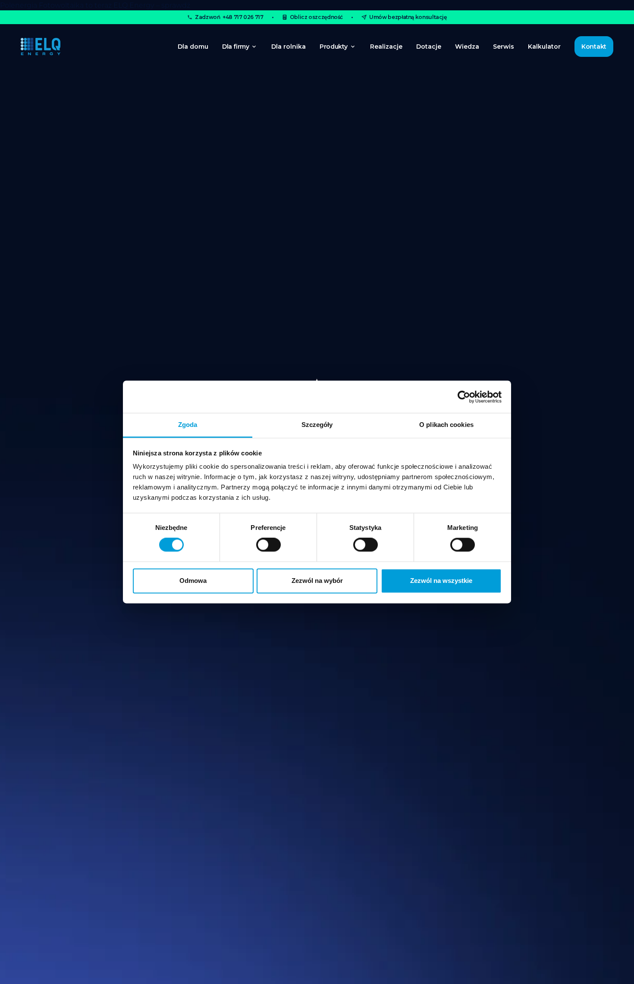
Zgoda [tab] (188, 424)
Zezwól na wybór (317, 580)
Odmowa (193, 580)
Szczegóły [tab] (317, 424)
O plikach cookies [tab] (446, 424)
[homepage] (40, 46)
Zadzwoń (229, 17)
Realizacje (386, 46)
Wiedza (467, 46)
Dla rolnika (288, 46)
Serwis (503, 46)
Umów (408, 17)
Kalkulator (544, 46)
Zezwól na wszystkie (441, 580)
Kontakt (593, 46)
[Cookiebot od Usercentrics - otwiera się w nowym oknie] (464, 396)
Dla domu (193, 46)
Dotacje (428, 46)
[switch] (268, 545)
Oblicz (316, 17)
